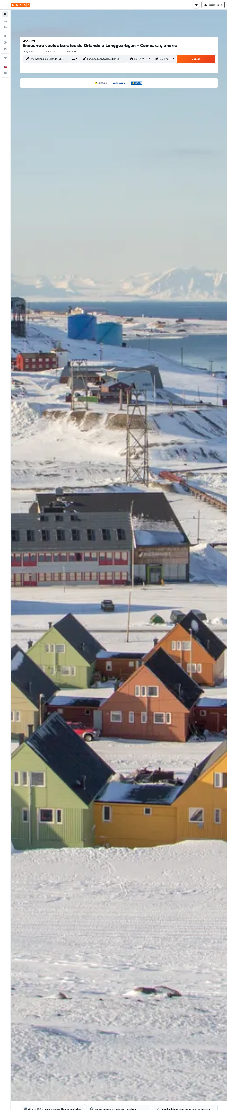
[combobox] (31, 51)
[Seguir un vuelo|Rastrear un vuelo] (5, 42)
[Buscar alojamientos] (5, 21)
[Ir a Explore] (5, 36)
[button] (5, 4)
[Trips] (5, 58)
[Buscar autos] (5, 27)
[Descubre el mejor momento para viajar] (5, 49)
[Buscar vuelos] (5, 14)
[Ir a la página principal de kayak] (20, 5)
